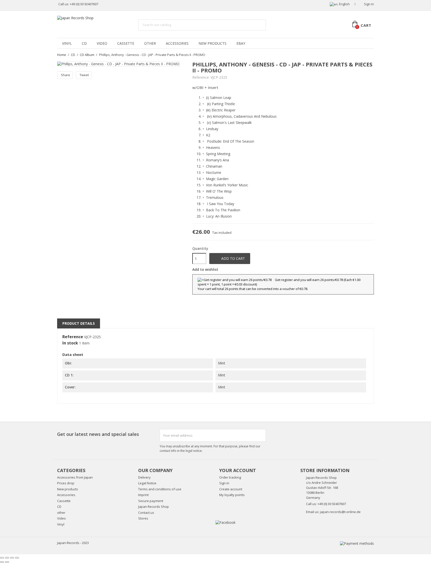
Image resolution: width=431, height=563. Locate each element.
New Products (212, 43)
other (150, 43)
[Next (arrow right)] (7, 562)
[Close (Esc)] (2, 558)
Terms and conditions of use (159, 489)
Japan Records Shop (153, 506)
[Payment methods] (357, 543)
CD (84, 43)
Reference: (201, 77)
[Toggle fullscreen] (12, 558)
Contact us (146, 512)
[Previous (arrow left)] (2, 562)
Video (102, 43)
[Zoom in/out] (17, 558)
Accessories (177, 43)
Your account (237, 470)
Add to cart (230, 258)
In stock (70, 343)
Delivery (144, 477)
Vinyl (67, 43)
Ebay (240, 43)
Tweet (84, 75)
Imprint (143, 495)
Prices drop (65, 483)
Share (65, 75)
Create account (230, 489)
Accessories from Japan (75, 477)
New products (67, 489)
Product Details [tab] (78, 323)
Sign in (224, 483)
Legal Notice (147, 483)
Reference (72, 337)
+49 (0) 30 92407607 (84, 4)
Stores (143, 518)
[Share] (7, 558)
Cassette (125, 43)
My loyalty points (232, 495)
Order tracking (230, 477)
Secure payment (150, 501)
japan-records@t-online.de (340, 512)
